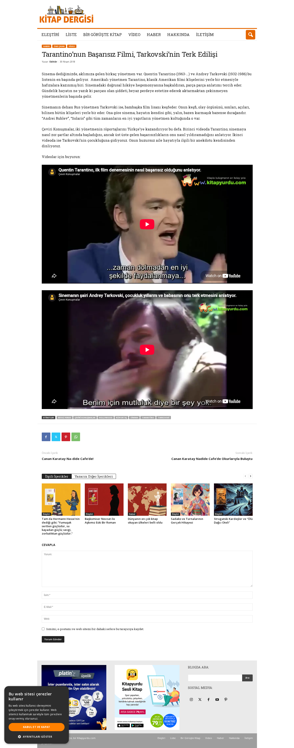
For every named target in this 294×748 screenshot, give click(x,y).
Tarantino (148, 417)
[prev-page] (245, 476)
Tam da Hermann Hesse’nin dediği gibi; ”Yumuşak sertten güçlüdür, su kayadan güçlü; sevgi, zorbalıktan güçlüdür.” (61, 526)
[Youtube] (218, 700)
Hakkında (178, 34)
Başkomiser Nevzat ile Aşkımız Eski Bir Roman (100, 520)
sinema (134, 417)
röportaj (121, 417)
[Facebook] (46, 437)
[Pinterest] (66, 437)
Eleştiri (50, 34)
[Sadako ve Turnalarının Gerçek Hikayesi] (190, 499)
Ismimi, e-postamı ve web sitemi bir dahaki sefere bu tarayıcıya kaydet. (95, 629)
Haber (154, 34)
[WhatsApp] (75, 437)
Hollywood (105, 417)
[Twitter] (56, 437)
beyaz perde (64, 417)
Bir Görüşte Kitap (102, 34)
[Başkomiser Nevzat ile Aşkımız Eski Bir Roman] (104, 499)
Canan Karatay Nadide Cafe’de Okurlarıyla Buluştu (211, 458)
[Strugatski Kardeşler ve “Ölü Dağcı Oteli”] (233, 499)
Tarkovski (163, 417)
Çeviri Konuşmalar (85, 417)
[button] (250, 34)
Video (134, 34)
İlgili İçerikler (56, 476)
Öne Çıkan (59, 46)
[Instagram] (192, 700)
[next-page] (250, 476)
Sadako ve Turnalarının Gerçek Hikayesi (187, 520)
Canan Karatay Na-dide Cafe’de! (67, 458)
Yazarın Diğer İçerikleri (94, 476)
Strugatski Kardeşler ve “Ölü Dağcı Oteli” (233, 520)
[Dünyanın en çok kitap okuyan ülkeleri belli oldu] (147, 499)
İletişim (205, 34)
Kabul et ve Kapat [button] (36, 727)
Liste (71, 34)
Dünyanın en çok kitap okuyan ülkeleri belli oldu (145, 520)
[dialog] (36, 715)
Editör (53, 61)
